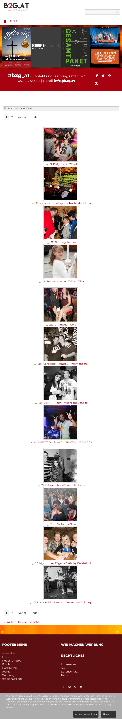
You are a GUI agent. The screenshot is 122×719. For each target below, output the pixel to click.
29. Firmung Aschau (63, 242)
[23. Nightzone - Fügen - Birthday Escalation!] (61, 559)
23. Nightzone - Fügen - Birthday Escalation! (63, 563)
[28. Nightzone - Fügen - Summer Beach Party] (61, 438)
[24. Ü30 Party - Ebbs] (61, 520)
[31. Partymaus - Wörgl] (61, 160)
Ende (34, 117)
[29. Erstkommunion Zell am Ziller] (61, 277)
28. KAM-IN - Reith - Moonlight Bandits (63, 402)
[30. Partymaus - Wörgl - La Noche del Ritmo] (61, 199)
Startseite (14, 108)
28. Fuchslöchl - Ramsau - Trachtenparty (63, 363)
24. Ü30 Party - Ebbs (63, 524)
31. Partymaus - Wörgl (63, 164)
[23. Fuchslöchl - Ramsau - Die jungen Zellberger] (61, 598)
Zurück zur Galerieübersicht (21, 622)
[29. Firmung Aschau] (61, 238)
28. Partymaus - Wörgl (63, 324)
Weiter (21, 117)
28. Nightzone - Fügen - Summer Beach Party (63, 442)
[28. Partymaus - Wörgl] (61, 320)
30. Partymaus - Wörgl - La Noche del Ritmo (63, 203)
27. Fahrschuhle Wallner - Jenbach (63, 485)
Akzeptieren (108, 714)
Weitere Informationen (86, 714)
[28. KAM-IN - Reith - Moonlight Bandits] (61, 399)
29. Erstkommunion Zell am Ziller (63, 281)
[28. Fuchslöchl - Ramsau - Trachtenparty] (61, 360)
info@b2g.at (64, 81)
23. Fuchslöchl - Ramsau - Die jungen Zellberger (63, 602)
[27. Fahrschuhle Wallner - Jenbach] (61, 481)
